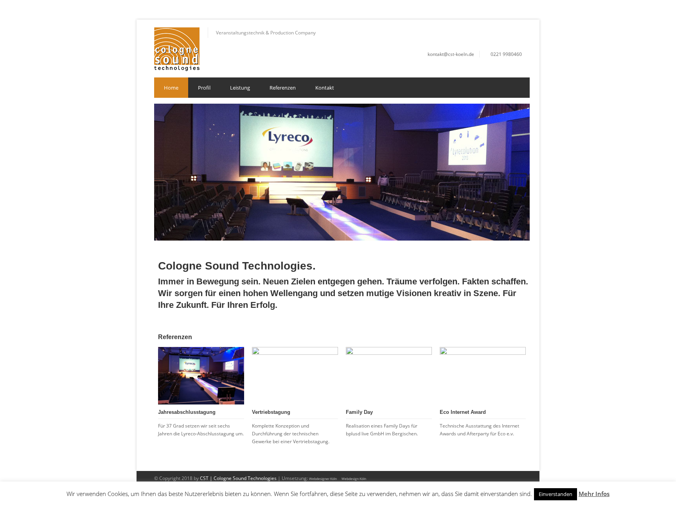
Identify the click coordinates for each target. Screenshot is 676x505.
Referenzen (283, 87)
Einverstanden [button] (555, 494)
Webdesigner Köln (323, 478)
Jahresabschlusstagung (187, 412)
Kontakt (324, 87)
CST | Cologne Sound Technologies (238, 478)
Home (171, 87)
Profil (204, 87)
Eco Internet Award (463, 412)
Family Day (359, 412)
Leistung (240, 87)
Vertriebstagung (271, 412)
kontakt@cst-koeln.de (451, 54)
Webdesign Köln (354, 478)
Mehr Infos (594, 494)
